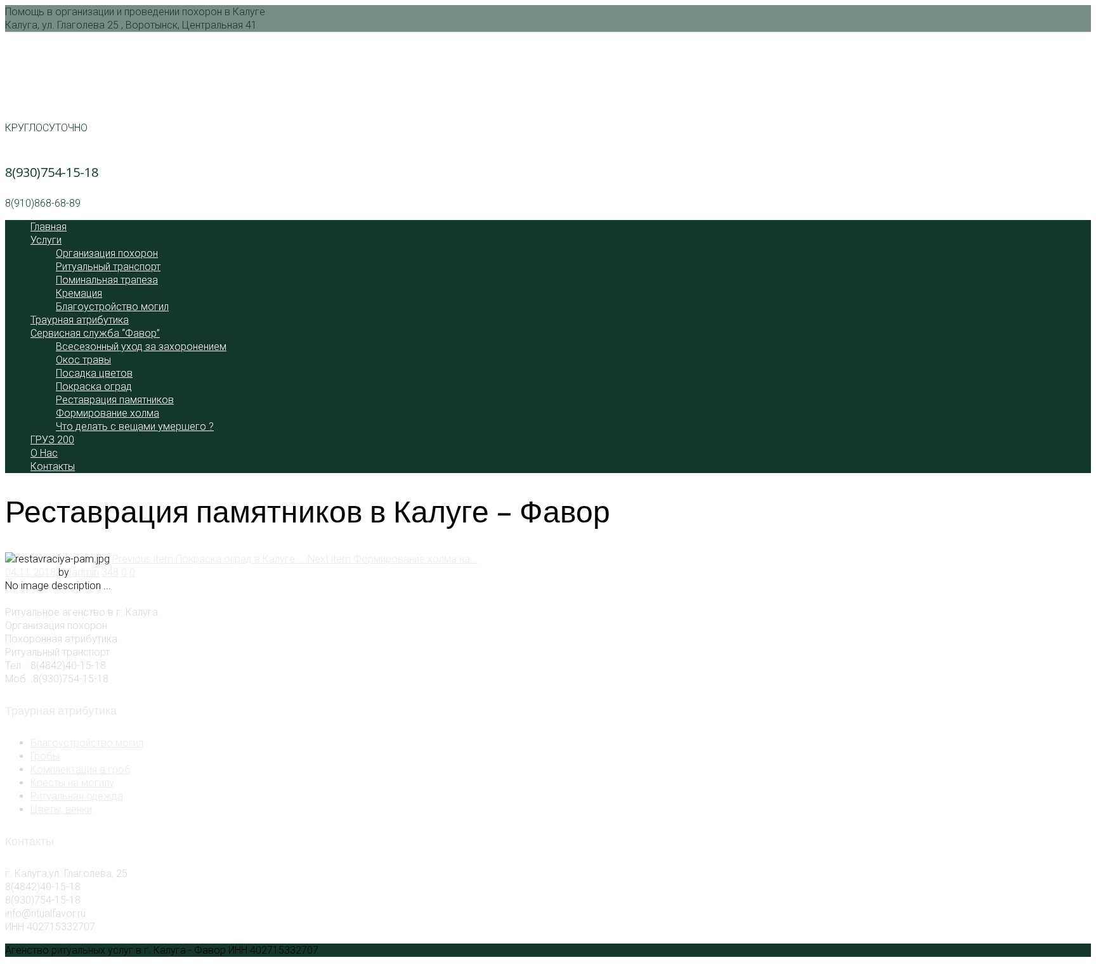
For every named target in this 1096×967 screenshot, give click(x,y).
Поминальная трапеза (107, 280)
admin (85, 572)
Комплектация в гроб (80, 769)
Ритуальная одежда (76, 796)
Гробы (45, 756)
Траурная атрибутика (79, 320)
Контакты (52, 466)
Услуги (46, 240)
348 (110, 572)
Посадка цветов (94, 373)
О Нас (44, 453)
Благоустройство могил (112, 307)
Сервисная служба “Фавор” (95, 333)
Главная (48, 227)
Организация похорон (107, 253)
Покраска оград (94, 386)
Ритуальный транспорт (108, 267)
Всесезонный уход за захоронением (141, 347)
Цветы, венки (61, 809)
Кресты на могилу (72, 783)
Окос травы (83, 360)
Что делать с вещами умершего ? (135, 426)
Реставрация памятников (115, 400)
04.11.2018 (30, 572)
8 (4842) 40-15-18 (55, 96)
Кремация (79, 293)
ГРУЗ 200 (52, 440)
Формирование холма (107, 413)
